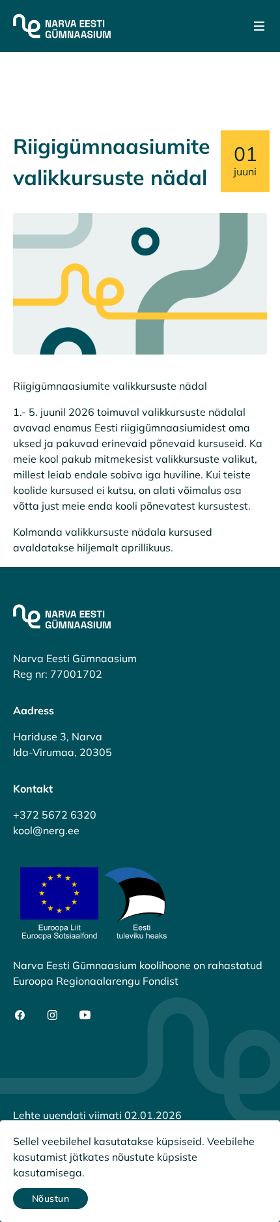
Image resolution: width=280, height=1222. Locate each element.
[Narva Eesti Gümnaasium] (62, 26)
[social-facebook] (20, 1015)
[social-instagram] (52, 1015)
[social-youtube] (85, 1015)
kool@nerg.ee (46, 830)
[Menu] (259, 26)
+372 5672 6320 (54, 814)
